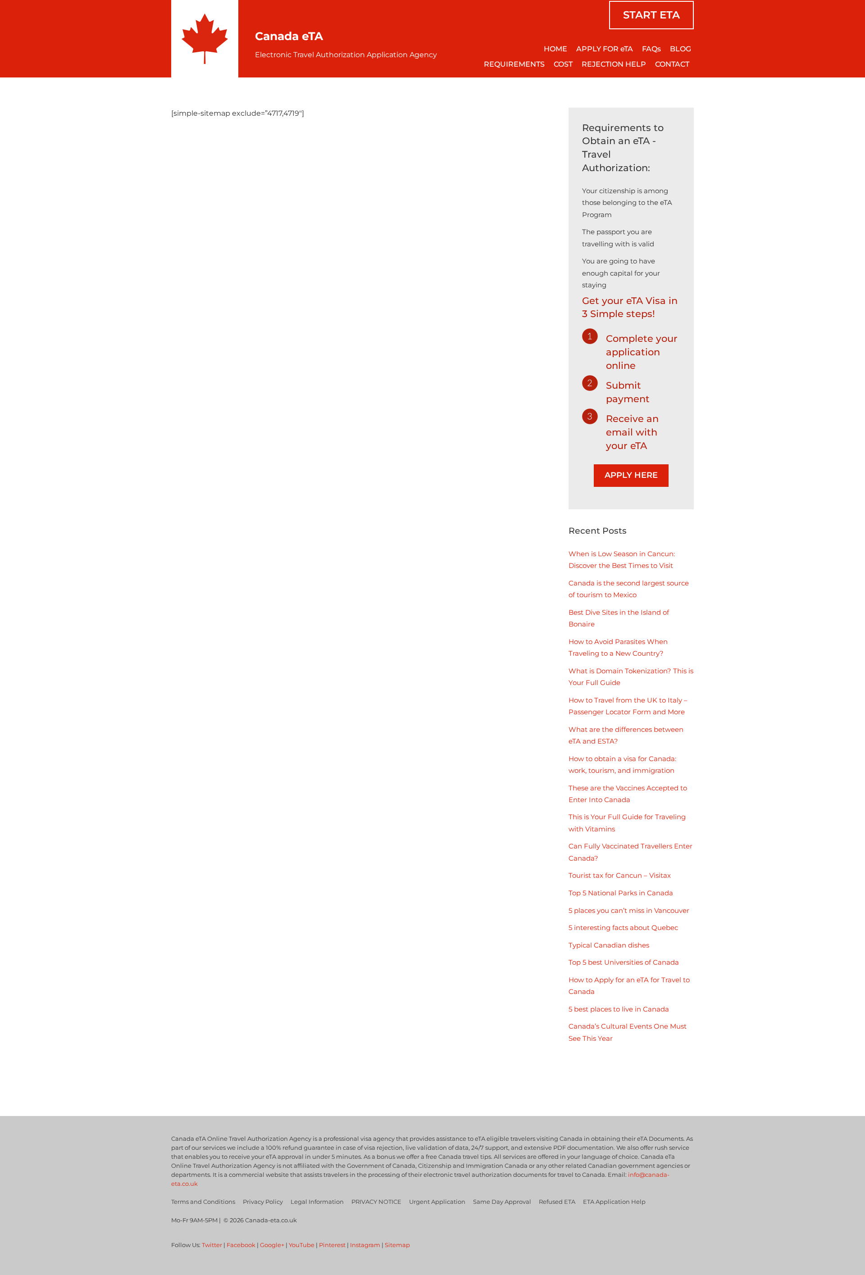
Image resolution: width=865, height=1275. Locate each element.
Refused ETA (557, 1201)
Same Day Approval (502, 1201)
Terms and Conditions (203, 1201)
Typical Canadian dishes (609, 945)
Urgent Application (437, 1201)
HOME (555, 49)
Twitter (212, 1244)
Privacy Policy (263, 1201)
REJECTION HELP (614, 64)
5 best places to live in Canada (619, 1009)
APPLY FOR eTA (604, 49)
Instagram (365, 1244)
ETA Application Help (614, 1201)
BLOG (680, 49)
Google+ (272, 1244)
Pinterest (332, 1244)
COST (563, 64)
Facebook (241, 1244)
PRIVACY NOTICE (376, 1201)
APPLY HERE (631, 475)
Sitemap (397, 1244)
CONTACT (672, 64)
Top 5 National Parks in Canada (621, 893)
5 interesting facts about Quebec (623, 927)
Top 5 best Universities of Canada (624, 962)
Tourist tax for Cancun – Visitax (620, 875)
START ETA (651, 15)
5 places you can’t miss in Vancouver (629, 910)
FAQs (651, 49)
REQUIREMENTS (514, 64)
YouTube (301, 1244)
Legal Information (317, 1201)
